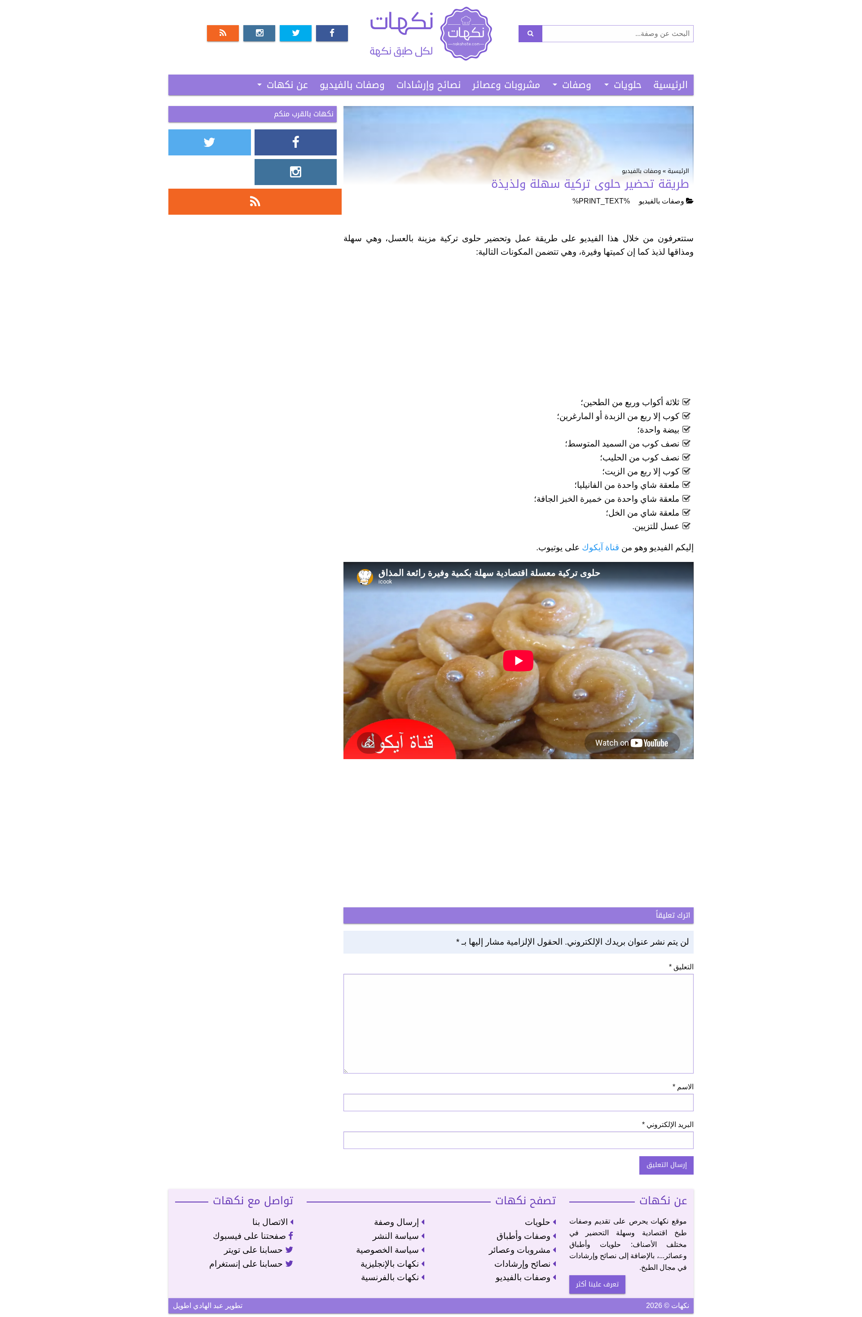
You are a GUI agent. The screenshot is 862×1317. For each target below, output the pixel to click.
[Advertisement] (518, 329)
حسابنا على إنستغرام (247, 1263)
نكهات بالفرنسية (391, 1277)
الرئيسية (670, 85)
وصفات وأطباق (525, 1236)
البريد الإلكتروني (668, 1124)
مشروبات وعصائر (506, 85)
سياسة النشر (397, 1236)
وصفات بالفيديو (352, 85)
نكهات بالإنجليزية (391, 1263)
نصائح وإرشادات (428, 85)
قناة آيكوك (600, 547)
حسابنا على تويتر (254, 1250)
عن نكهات (287, 85)
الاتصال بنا (271, 1222)
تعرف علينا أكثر (597, 1284)
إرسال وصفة (397, 1222)
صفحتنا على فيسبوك (250, 1236)
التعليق (681, 967)
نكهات (431, 34)
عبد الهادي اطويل (198, 1305)
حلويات (628, 85)
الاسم (683, 1087)
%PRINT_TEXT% (601, 201)
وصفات (576, 85)
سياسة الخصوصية (388, 1250)
